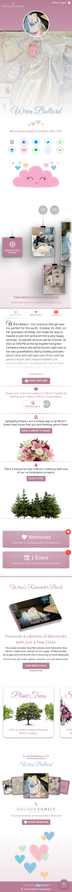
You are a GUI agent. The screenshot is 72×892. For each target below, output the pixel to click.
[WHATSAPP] (60, 142)
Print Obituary (38, 380)
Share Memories (38, 822)
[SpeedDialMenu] (64, 884)
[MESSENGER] (36, 142)
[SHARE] (48, 150)
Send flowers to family (36, 430)
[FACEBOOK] (24, 142)
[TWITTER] (48, 142)
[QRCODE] (12, 142)
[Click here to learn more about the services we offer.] (36, 808)
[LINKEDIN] (12, 150)
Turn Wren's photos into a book (36, 297)
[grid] (36, 255)
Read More (36, 374)
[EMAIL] (24, 150)
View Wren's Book (36, 665)
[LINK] (60, 150)
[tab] (16, 313)
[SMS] (36, 150)
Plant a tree (36, 478)
